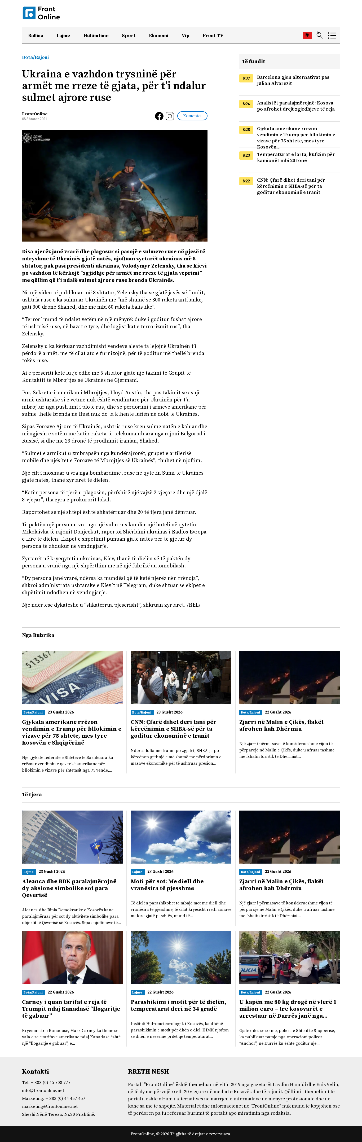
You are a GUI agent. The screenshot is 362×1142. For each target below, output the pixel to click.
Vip (185, 36)
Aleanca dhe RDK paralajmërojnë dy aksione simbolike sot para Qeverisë (69, 888)
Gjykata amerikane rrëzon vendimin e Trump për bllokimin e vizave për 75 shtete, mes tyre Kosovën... (296, 138)
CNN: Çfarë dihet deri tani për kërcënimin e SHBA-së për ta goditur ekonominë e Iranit (291, 186)
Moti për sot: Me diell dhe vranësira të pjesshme (167, 885)
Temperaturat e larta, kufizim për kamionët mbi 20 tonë (296, 157)
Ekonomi (158, 36)
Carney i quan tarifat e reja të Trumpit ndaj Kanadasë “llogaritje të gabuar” (71, 1009)
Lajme (63, 36)
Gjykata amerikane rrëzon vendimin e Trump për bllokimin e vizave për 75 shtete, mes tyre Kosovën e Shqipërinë (71, 732)
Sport (129, 36)
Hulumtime (96, 36)
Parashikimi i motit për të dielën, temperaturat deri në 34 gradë (178, 1006)
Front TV (213, 36)
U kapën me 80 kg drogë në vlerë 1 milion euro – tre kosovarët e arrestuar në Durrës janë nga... (288, 1009)
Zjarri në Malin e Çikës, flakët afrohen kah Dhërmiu (281, 726)
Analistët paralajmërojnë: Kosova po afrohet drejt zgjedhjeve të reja (296, 106)
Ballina (35, 36)
